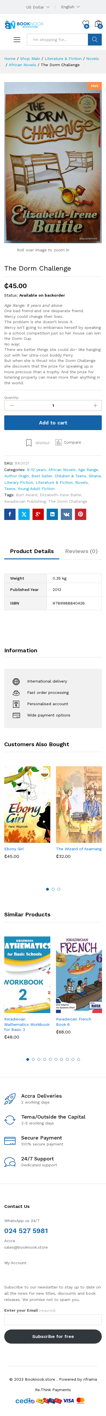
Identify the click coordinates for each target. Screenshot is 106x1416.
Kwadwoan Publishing (25, 501)
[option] (27, 816)
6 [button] (56, 1059)
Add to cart (53, 423)
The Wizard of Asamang (78, 849)
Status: (11, 295)
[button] (68, 442)
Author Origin (16, 476)
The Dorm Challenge (67, 501)
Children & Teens (70, 476)
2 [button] (53, 889)
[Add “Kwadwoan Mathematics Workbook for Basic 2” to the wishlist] (39, 1009)
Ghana (95, 476)
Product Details (32, 551)
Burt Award (26, 495)
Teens (9, 488)
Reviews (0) (81, 551)
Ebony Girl (14, 849)
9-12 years (36, 469)
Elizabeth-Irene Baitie (60, 495)
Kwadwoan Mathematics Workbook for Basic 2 (26, 1024)
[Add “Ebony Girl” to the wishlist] (39, 839)
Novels (81, 482)
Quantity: (11, 397)
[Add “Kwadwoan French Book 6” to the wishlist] (91, 1009)
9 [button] (73, 1059)
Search (95, 40)
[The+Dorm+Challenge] (24, 514)
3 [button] (58, 889)
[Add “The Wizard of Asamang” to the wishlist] (91, 839)
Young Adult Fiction (36, 488)
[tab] (31, 553)
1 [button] (47, 889)
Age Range (88, 469)
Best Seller (41, 476)
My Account (15, 1262)
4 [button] (44, 1059)
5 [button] (50, 1059)
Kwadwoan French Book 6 (73, 1021)
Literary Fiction (18, 482)
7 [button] (61, 1059)
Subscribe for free (53, 1336)
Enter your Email (30, 1310)
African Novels (62, 469)
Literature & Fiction (54, 482)
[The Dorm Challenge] (10, 514)
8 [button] (67, 1059)
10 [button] (78, 1059)
